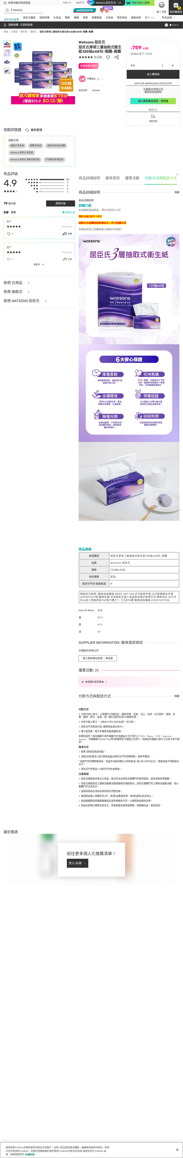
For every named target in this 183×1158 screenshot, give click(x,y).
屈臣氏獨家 (29, 17)
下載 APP (67, 3)
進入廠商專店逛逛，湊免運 (153, 101)
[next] (152, 18)
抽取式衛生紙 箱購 (56, 145)
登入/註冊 (75, 863)
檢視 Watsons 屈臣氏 (22, 301)
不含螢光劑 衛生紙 (54, 159)
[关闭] (177, 1150)
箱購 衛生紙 (35, 145)
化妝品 (57, 17)
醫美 (67, 17)
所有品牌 (167, 17)
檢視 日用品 (13, 283)
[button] (176, 7)
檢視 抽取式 (13, 292)
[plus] (172, 65)
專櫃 (76, 17)
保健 (85, 17)
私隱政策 (29, 1154)
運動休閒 (136, 17)
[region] (91, 1150)
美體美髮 (97, 17)
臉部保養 (44, 17)
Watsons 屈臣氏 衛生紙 (22, 152)
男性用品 (122, 17)
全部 (6, 212)
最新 (13, 212)
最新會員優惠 (11, 19)
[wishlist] (108, 57)
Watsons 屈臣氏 (92, 42)
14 (110, 721)
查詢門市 (80, 3)
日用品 (109, 17)
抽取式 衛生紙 (17, 145)
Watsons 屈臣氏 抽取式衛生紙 (25, 159)
